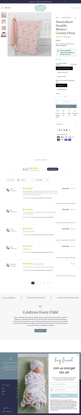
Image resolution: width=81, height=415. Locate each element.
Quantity (57, 93)
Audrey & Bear (9, 411)
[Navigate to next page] (51, 282)
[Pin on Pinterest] (64, 130)
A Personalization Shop (66, 17)
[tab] (3, 15)
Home (57, 17)
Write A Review (52, 169)
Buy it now (66, 106)
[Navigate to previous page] (29, 282)
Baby (3, 388)
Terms (56, 410)
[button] (2, 7)
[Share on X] (62, 130)
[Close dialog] (77, 355)
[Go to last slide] (16, 1)
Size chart (75, 64)
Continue (64, 396)
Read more (40, 330)
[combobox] (27, 180)
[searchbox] (11, 180)
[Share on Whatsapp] (66, 130)
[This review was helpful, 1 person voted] (70, 276)
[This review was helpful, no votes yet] (70, 203)
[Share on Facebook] (59, 130)
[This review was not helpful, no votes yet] (73, 203)
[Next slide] (65, 1)
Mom (3, 394)
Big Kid (3, 391)
